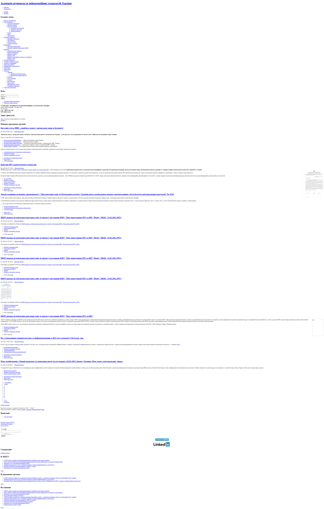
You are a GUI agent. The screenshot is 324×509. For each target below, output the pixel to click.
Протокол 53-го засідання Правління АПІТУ (17, 463)
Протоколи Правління (13, 46)
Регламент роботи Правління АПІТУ (18, 48)
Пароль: (3, 96)
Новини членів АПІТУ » (8, 422)
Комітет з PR (11, 58)
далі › (5, 401)
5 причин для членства (17, 28)
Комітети (6, 49)
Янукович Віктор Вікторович (12, 141)
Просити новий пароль (10, 103)
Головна (3, 120)
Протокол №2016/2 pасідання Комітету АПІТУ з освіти (20, 466)
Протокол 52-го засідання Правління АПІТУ (17, 468)
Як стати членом (12, 26)
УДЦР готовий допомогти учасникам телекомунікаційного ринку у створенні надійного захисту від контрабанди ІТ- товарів (40, 478)
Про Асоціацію (8, 22)
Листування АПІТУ (10, 181)
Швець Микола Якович (10, 146)
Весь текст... (7, 159)
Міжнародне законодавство (19, 75)
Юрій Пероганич (19, 131)
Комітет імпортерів (12, 52)
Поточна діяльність (9, 37)
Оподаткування (8, 209)
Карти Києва (11, 81)
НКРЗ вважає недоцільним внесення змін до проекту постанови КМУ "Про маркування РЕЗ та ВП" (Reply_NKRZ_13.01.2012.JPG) (61, 217)
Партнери (7, 67)
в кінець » (7, 402)
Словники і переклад (13, 86)
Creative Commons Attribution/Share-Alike (32, 409)
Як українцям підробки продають (13, 495)
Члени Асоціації (12, 25)
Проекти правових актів (11, 206)
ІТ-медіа (9, 77)
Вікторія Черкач (19, 168)
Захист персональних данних (12, 373)
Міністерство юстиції (10, 370)
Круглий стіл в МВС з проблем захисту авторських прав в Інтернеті (32, 128)
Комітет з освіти (12, 54)
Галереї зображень (9, 60)
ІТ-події (9, 80)
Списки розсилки (12, 43)
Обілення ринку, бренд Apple (12, 504)
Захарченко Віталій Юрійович (12, 140)
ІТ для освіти (8, 178)
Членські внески (15, 31)
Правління (7, 45)
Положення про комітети (14, 51)
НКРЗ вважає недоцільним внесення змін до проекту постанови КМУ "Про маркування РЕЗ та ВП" (51, 224)
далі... (2, 470)
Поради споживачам (10, 20)
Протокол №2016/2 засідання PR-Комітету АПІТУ (18, 501)
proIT (178, 344)
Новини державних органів (12, 155)
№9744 (104, 198)
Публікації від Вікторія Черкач (13, 187)
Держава (9, 72)
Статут (9, 32)
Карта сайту (7, 9)
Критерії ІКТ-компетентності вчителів (18, 165)
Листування (10, 40)
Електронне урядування (11, 347)
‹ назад (6, 384)
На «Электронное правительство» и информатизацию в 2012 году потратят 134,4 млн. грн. (42, 338)
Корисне (6, 70)
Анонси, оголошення (10, 63)
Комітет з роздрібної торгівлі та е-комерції (19, 57)
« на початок (7, 382)
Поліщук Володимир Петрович (13, 143)
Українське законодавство (18, 74)
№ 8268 (136, 198)
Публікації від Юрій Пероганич (13, 158)
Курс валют (10, 83)
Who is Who (7, 69)
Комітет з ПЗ (11, 55)
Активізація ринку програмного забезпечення (17, 152)
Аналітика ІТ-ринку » (7, 424)
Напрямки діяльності (13, 39)
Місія (8, 34)
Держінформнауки (9, 350)
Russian (6, 13)
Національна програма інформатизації (15, 352)
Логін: (3, 94)
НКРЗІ (6, 230)
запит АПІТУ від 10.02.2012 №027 (39, 169)
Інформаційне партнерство (12, 66)
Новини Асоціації (9, 153)
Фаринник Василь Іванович (12, 145)
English (6, 12)
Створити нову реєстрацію (11, 101)
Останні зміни (8, 416)
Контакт (6, 7)
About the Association (10, 87)
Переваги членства (16, 29)
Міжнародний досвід (13, 84)
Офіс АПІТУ (11, 36)
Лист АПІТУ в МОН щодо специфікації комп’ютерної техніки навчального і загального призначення (33, 462)
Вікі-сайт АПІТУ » (5, 425)
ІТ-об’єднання (11, 78)
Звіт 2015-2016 (11, 42)
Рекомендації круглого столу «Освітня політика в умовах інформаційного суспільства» (29, 465)
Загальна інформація (13, 23)
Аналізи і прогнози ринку (11, 61)
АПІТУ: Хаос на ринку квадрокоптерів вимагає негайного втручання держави (26, 460)
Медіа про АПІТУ (9, 64)
